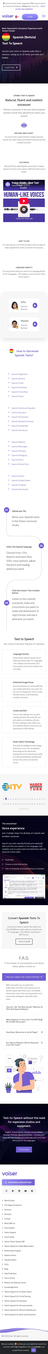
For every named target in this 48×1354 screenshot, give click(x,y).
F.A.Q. (6, 1264)
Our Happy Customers (13, 1205)
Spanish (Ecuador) (19, 412)
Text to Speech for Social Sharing (17, 1296)
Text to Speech (10, 1232)
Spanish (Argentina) (19, 374)
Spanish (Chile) (17, 383)
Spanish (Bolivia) (18, 378)
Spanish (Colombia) (19, 387)
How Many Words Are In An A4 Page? (22, 1032)
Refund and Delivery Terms (15, 1282)
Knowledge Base (11, 1287)
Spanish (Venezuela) (20, 489)
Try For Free (10, 67)
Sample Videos (10, 1259)
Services (7, 1209)
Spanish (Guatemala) (20, 425)
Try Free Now (24, 1149)
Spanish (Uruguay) (19, 484)
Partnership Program (12, 1250)
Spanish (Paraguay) (19, 455)
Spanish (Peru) (17, 459)
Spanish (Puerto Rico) (20, 464)
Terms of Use (9, 1278)
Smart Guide (9, 1237)
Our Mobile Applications (19, 1182)
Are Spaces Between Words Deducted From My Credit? (22, 1044)
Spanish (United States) (21, 480)
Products (7, 1214)
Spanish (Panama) (19, 450)
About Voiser (9, 1200)
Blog (6, 1268)
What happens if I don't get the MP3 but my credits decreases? (23, 1021)
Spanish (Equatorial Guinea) (22, 421)
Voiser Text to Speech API (14, 1241)
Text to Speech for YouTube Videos (18, 1291)
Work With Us (9, 1223)
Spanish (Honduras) (19, 430)
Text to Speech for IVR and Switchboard (20, 1310)
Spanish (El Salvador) (20, 416)
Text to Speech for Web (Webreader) (19, 1246)
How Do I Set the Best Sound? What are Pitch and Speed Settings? (23, 1008)
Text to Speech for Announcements (18, 1305)
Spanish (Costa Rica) (20, 391)
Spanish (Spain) (18, 476)
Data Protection (10, 1273)
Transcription (9, 1227)
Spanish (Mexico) (18, 442)
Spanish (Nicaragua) (19, 446)
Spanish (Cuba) (17, 396)
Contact (7, 1218)
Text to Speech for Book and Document (19, 1314)
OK (33, 1350)
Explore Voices (10, 1255)
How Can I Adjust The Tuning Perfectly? (23, 977)
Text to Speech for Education (15, 1300)
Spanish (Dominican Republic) (23, 408)
